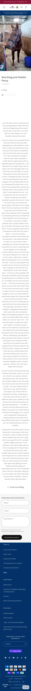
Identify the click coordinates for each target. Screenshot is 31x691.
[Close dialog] (28, 327)
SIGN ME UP (15, 357)
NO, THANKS (15, 363)
